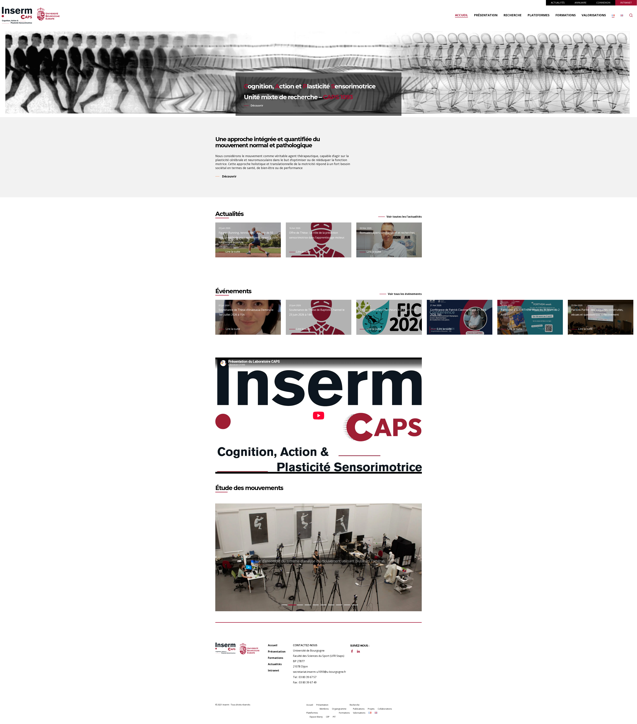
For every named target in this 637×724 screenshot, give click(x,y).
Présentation (276, 651)
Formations (275, 658)
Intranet (273, 670)
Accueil (272, 645)
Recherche (354, 704)
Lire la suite (233, 251)
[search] (631, 15)
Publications (358, 708)
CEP (327, 716)
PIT (334, 716)
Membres (324, 708)
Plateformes (312, 712)
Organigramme (339, 708)
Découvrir (257, 105)
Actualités (275, 664)
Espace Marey (316, 716)
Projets (371, 708)
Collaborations (385, 708)
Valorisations (359, 712)
